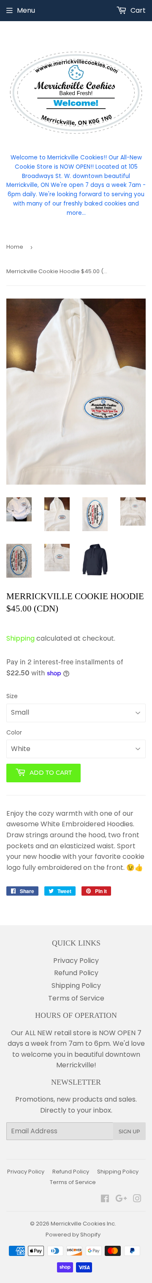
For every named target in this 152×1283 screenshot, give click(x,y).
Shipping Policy (76, 985)
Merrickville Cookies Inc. (83, 1224)
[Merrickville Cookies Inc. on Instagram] (137, 1199)
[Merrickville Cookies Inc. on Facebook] (104, 1199)
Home (14, 247)
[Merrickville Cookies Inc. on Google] (121, 1199)
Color (14, 732)
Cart (137, 10)
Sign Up (129, 1131)
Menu (26, 10)
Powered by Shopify (73, 1235)
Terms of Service (76, 998)
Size (12, 696)
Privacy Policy (76, 960)
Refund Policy (76, 973)
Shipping (20, 638)
